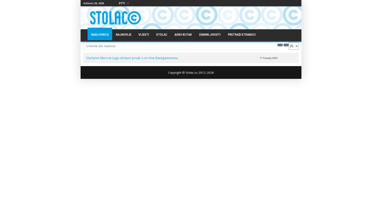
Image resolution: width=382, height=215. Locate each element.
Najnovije (123, 35)
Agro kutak (183, 35)
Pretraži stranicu (242, 35)
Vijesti (143, 35)
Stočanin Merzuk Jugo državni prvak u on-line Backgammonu (132, 58)
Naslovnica (100, 35)
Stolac (161, 35)
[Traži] (280, 45)
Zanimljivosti (210, 35)
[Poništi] (286, 45)
